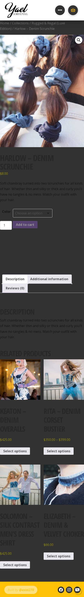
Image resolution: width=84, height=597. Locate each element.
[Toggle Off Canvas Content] (60, 10)
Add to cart (25, 224)
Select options (15, 451)
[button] (78, 40)
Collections (20, 23)
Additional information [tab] (49, 279)
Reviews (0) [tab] (15, 288)
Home (4, 23)
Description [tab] (15, 279)
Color (6, 211)
